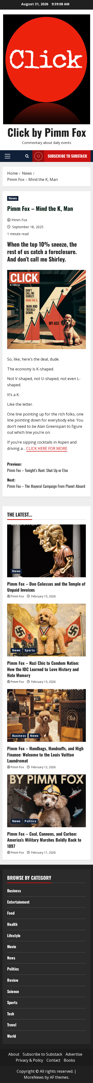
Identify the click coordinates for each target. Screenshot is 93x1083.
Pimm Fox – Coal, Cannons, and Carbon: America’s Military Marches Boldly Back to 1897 (44, 840)
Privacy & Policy (29, 1060)
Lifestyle (14, 935)
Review (12, 980)
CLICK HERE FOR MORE (46, 448)
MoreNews (34, 1077)
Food (11, 913)
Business (19, 736)
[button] (7, 156)
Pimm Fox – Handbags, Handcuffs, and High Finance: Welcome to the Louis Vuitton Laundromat (45, 754)
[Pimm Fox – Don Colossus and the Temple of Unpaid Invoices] (46, 550)
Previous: (37, 467)
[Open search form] (27, 156)
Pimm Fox (19, 220)
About (13, 1054)
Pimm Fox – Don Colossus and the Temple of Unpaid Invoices (46, 587)
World (11, 1036)
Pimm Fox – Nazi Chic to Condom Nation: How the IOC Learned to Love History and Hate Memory (43, 669)
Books (69, 1060)
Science (13, 991)
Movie (11, 946)
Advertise (74, 1054)
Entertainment (18, 902)
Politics (30, 821)
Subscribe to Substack (67, 156)
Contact (53, 1060)
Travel (11, 1025)
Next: (46, 483)
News (13, 198)
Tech (10, 1014)
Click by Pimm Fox (46, 132)
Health (12, 924)
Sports (30, 650)
